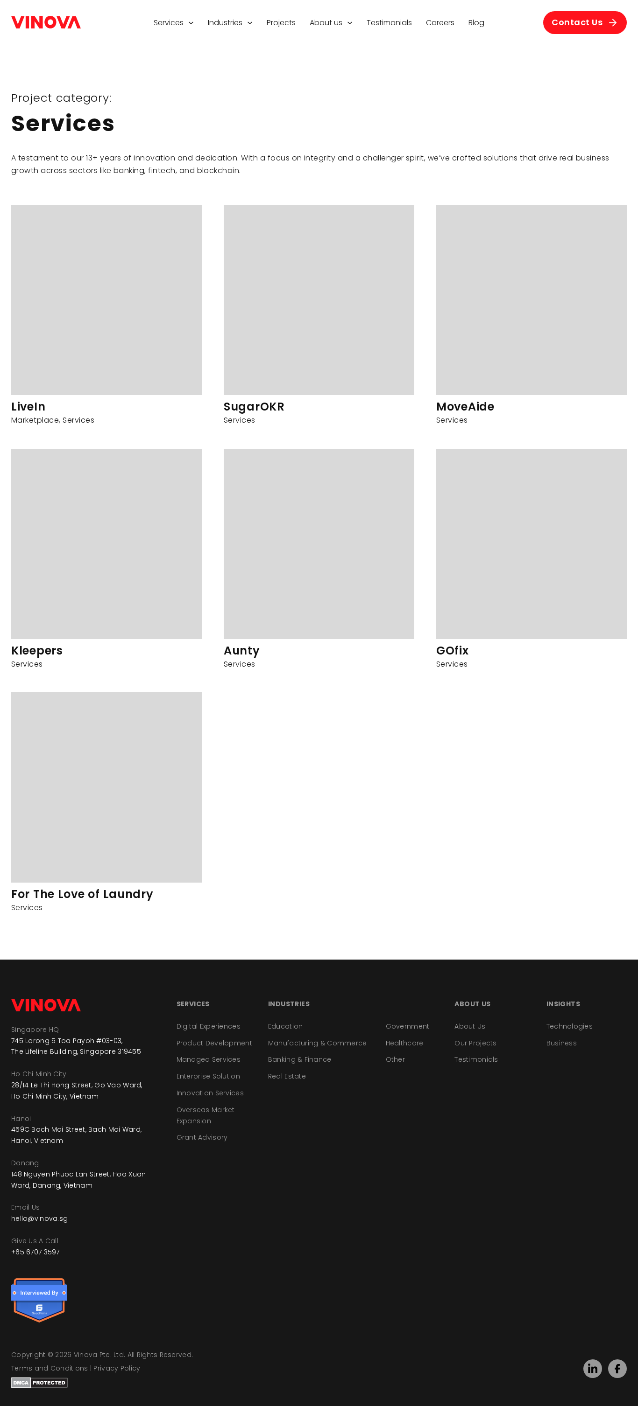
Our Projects (475, 1043)
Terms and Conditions (49, 1368)
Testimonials (389, 22)
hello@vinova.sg (39, 1218)
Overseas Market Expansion (206, 1115)
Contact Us (577, 22)
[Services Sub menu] (191, 23)
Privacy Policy (116, 1368)
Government (408, 1026)
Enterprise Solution (208, 1076)
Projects (281, 22)
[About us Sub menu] (350, 23)
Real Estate (287, 1076)
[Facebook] (617, 1368)
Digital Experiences (209, 1026)
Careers (440, 22)
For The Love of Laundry (82, 894)
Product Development (214, 1043)
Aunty (242, 650)
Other (395, 1059)
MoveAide (465, 406)
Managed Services (209, 1059)
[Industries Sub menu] (250, 23)
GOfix (452, 650)
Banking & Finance (300, 1059)
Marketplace (35, 420)
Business (561, 1043)
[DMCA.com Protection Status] (39, 1382)
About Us (469, 1026)
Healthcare (405, 1043)
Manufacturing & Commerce (317, 1043)
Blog (476, 22)
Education (285, 1026)
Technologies (569, 1026)
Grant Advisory (202, 1137)
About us (326, 22)
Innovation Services (210, 1093)
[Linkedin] (592, 1369)
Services (169, 22)
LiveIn (28, 406)
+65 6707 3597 (35, 1252)
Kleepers (37, 650)
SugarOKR (254, 406)
